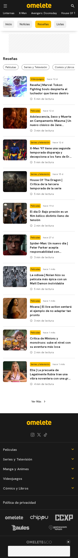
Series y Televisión (35, 67)
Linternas (8, 13)
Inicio (8, 24)
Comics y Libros (64, 67)
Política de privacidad (19, 502)
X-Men (23, 13)
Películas (10, 67)
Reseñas (43, 24)
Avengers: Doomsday (44, 13)
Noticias (25, 24)
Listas (60, 24)
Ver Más (36, 401)
